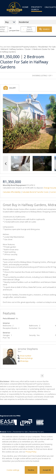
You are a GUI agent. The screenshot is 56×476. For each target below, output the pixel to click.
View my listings (26, 358)
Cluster (28, 49)
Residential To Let (36, 432)
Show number (25, 355)
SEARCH (46, 29)
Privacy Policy (31, 451)
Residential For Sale (20, 432)
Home (9, 432)
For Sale (52, 46)
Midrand (4, 49)
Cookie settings (13, 470)
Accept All (47, 470)
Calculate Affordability (11, 192)
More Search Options (29, 29)
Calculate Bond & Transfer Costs (35, 192)
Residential (43, 46)
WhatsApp (24, 361)
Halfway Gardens (16, 49)
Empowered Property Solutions (24, 46)
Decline (31, 470)
